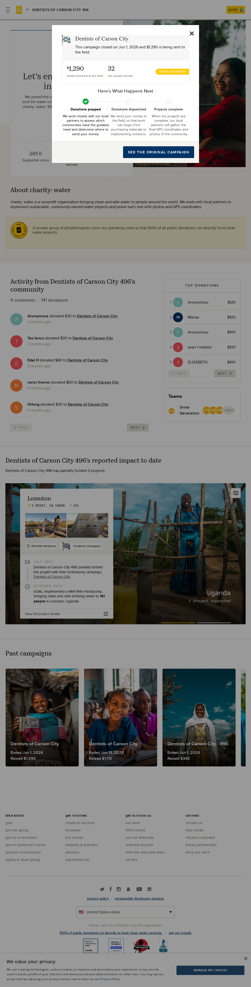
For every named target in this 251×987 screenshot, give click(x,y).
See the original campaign (158, 152)
